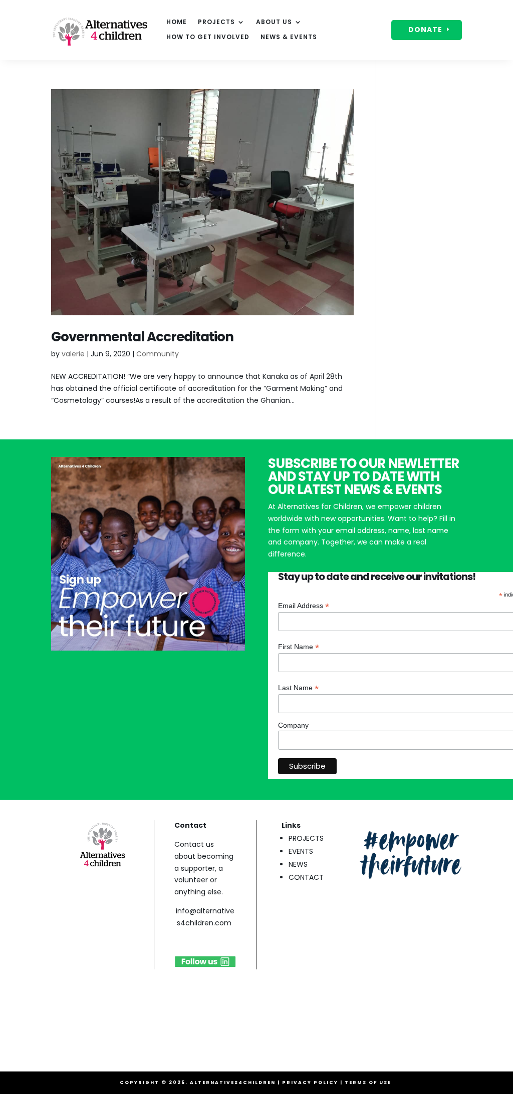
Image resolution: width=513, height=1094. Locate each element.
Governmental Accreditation (142, 337)
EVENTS (301, 851)
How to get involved (207, 37)
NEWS (298, 864)
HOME (176, 22)
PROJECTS (306, 838)
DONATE (425, 30)
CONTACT (306, 877)
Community (157, 354)
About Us (274, 22)
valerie (73, 354)
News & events (289, 37)
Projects (216, 22)
